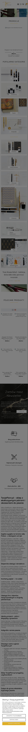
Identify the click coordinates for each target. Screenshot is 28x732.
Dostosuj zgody (14, 719)
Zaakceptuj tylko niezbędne (14, 715)
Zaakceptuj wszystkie (14, 723)
